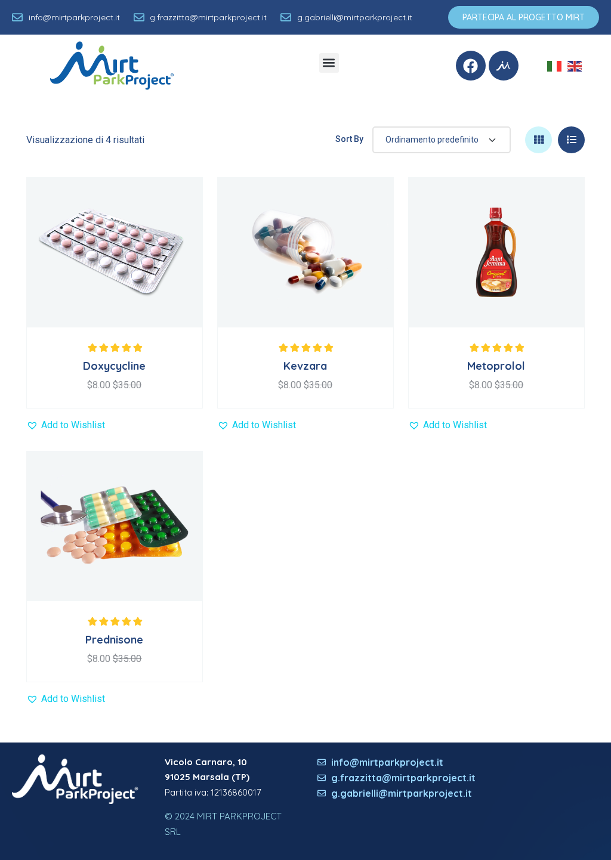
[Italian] (557, 65)
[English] (577, 65)
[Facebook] (471, 66)
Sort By (349, 139)
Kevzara (305, 366)
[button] (329, 63)
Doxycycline (114, 366)
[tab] (538, 139)
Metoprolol (496, 366)
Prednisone (114, 639)
